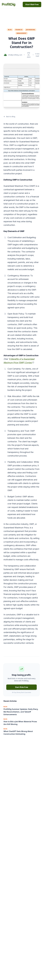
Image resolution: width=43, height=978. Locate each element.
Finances (18, 30)
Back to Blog (10, 116)
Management (22, 33)
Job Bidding (30, 30)
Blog (10, 30)
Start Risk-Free (32, 4)
